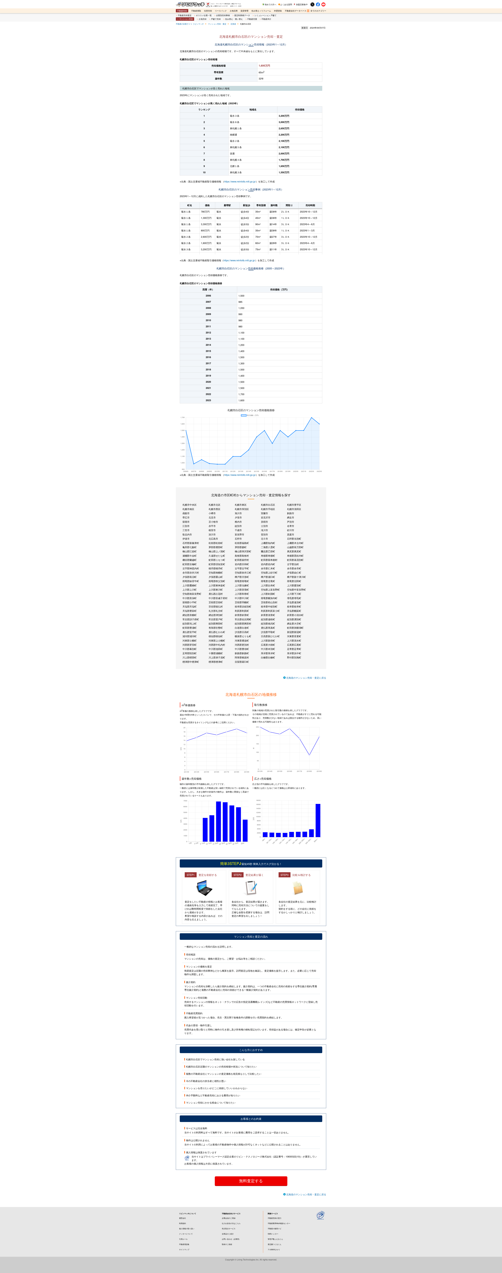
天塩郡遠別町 (294, 602)
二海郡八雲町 (268, 547)
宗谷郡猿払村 (216, 606)
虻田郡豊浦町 (189, 627)
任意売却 (208, 10)
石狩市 (238, 538)
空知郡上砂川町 (269, 572)
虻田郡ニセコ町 (217, 559)
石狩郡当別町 (294, 538)
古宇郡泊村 (293, 564)
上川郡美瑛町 (242, 589)
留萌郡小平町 (189, 602)
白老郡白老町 (242, 627)
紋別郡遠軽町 (268, 619)
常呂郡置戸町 (216, 619)
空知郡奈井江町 (243, 572)
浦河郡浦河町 (189, 636)
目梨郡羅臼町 (242, 661)
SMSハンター (273, 1234)
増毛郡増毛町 (294, 598)
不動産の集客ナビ (274, 1228)
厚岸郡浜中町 (294, 653)
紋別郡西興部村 (243, 623)
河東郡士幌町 (189, 640)
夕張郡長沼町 (189, 576)
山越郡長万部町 (295, 547)
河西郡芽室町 (189, 644)
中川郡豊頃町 (242, 649)
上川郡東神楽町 (217, 585)
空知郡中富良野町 (296, 589)
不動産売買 (252, 19)
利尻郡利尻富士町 (270, 610)
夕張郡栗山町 (216, 576)
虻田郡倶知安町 (217, 564)
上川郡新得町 (268, 640)
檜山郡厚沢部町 (243, 551)
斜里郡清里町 (268, 615)
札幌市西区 (214, 509)
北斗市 (264, 538)
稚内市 (238, 521)
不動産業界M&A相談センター (279, 1223)
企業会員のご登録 (228, 1218)
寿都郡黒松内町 (295, 555)
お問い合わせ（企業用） (231, 1239)
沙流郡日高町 (242, 632)
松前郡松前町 (216, 543)
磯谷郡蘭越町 (189, 559)
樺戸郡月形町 (242, 576)
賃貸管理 (244, 10)
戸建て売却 (216, 19)
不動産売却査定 (185, 15)
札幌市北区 (214, 504)
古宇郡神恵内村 (190, 568)
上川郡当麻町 (242, 585)
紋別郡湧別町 (294, 619)
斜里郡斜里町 (242, 615)
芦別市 (290, 521)
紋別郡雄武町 (268, 623)
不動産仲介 (266, 19)
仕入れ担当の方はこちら (231, 1223)
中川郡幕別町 (189, 649)
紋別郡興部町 (216, 623)
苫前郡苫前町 (216, 602)
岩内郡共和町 (242, 564)
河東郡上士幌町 (217, 640)
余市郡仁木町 (268, 568)
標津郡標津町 (216, 661)
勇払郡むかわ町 (217, 632)
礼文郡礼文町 (216, 610)
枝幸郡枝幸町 (294, 606)
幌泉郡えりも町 (243, 636)
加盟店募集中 (302, 4)
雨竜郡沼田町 (294, 581)
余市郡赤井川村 (190, 572)
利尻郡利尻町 (242, 610)
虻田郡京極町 (189, 564)
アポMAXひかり (274, 1249)
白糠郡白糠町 (268, 657)
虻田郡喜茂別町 (295, 559)
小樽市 (212, 513)
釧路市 (290, 513)
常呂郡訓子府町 (190, 619)
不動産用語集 (184, 1244)
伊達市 (186, 538)
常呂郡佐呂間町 (243, 619)
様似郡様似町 (216, 636)
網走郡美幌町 (189, 615)
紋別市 (238, 526)
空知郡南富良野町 (191, 593)
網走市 (290, 517)
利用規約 (182, 1223)
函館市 (186, 513)
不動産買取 (196, 10)
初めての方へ (270, 4)
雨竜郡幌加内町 (269, 598)
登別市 (264, 534)
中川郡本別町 (268, 649)
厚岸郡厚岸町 (268, 653)
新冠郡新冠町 (294, 632)
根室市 (212, 530)
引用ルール (183, 1239)
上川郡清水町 (294, 640)
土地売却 (202, 19)
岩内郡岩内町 (268, 564)
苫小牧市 (213, 521)
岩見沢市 (265, 517)
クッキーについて (186, 1234)
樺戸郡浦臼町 (268, 576)
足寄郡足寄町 (294, 649)
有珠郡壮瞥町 (216, 627)
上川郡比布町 (268, 585)
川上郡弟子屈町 (217, 657)
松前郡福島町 (242, 543)
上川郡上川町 (189, 589)
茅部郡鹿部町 (216, 547)
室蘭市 (264, 513)
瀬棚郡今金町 (189, 555)
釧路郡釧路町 (242, 653)
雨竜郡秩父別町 (217, 581)
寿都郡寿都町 (268, 555)
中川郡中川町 (242, 598)
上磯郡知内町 (268, 543)
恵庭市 (290, 534)
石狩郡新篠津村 (190, 543)
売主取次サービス (228, 1228)
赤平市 (212, 526)
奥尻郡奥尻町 (294, 551)
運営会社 (182, 1218)
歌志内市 (187, 534)
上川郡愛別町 (294, 585)
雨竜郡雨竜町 (242, 581)
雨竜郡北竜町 (268, 581)
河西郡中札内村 (217, 644)
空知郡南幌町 (216, 572)
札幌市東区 (241, 504)
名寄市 (290, 526)
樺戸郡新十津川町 (296, 576)
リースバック (221, 10)
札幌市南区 (188, 509)
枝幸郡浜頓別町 (243, 606)
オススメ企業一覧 (204, 15)
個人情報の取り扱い (186, 1228)
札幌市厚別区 (242, 509)
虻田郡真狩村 (242, 559)
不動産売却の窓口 (274, 1218)
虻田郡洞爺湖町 (295, 627)
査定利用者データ (242, 15)
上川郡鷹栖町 (189, 585)
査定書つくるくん (274, 1244)
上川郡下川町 (294, 593)
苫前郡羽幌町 (242, 602)
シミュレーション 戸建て (265, 15)
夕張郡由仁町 (294, 572)
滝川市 (264, 530)
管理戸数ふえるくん (275, 1239)
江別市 (186, 526)
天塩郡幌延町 (294, 610)
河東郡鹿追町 (242, 640)
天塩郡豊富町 (189, 610)
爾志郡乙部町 (268, 551)
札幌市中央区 (189, 504)
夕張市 (238, 517)
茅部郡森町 (241, 547)
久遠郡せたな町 (217, 555)
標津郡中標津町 (190, 661)
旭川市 (238, 513)
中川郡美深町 (189, 598)
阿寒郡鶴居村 (242, 657)
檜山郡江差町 (189, 551)
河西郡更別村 (242, 644)
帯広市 (186, 517)
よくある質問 (286, 4)
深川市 (212, 534)
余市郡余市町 (294, 568)
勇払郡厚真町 (268, 627)
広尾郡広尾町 (294, 644)
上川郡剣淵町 (268, 593)
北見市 (212, 517)
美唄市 (264, 521)
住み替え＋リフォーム (261, 10)
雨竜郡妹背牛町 (190, 581)
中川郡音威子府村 (218, 598)
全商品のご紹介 (228, 1234)
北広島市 (213, 538)
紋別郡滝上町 (189, 623)
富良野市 (239, 534)
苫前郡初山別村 (269, 602)
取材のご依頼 (227, 1244)
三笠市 (186, 530)
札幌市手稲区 (268, 509)
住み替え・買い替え (234, 19)
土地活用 (234, 10)
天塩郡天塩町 (189, 606)
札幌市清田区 (294, 509)
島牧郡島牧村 (242, 555)
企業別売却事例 (223, 15)
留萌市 (186, 521)
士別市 (264, 526)
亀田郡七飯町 (189, 547)
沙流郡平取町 (268, 632)
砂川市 (290, 530)
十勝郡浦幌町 (216, 653)
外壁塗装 (278, 10)
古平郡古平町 (242, 568)
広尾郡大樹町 (268, 644)
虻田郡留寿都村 (269, 559)
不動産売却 (182, 10)
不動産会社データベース (295, 10)
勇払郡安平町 (189, 632)
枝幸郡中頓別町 (269, 606)
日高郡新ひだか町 (270, 636)
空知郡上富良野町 (270, 589)
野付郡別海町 (294, 657)
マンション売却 (186, 19)
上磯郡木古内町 (295, 543)
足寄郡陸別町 (189, 653)
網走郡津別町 (216, 615)
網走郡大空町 (294, 623)
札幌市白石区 (268, 504)
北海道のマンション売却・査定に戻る (306, 677)
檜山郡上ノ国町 (217, 551)
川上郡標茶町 (189, 657)
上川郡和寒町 (242, 593)
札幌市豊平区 (294, 504)
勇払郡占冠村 (216, 593)
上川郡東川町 (216, 589)
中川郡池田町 (216, 649)
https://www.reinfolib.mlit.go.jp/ (240, 181)
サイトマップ (184, 1249)
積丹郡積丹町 (216, 568)
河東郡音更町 (294, 636)
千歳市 (238, 530)
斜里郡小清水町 (295, 615)
